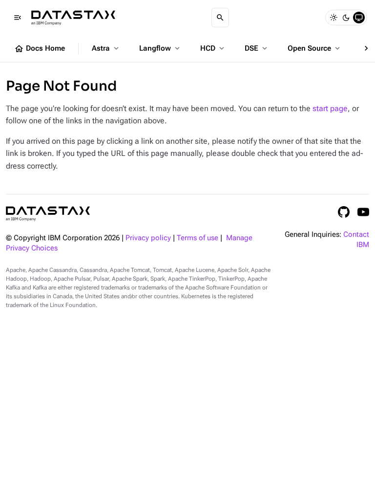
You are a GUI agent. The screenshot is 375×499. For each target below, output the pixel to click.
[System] (359, 17)
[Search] (220, 17)
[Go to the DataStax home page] (48, 213)
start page (330, 108)
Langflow (160, 48)
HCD (213, 48)
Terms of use (197, 238)
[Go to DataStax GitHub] (344, 212)
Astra (106, 48)
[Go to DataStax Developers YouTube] (363, 212)
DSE (257, 48)
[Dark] (346, 17)
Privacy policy (148, 238)
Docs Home (39, 49)
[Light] (333, 17)
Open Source (315, 48)
